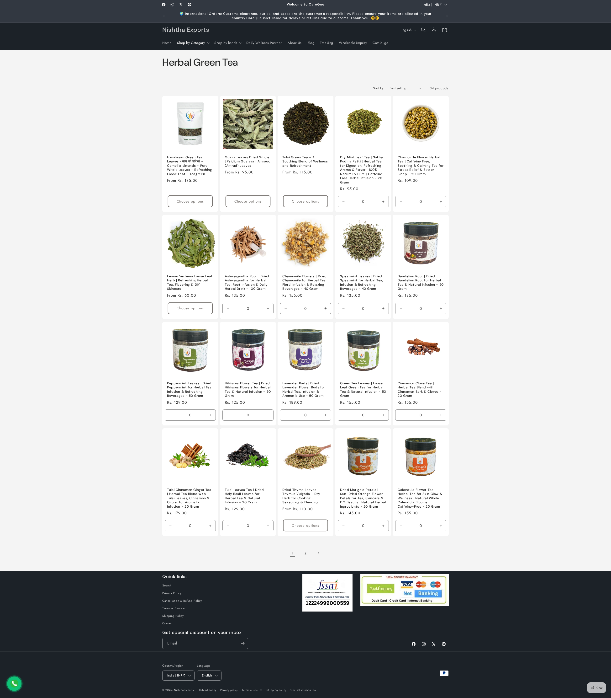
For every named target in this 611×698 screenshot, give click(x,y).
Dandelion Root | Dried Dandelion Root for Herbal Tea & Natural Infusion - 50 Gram (421, 282)
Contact (167, 623)
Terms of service (252, 690)
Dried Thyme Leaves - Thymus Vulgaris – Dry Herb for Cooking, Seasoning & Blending (301, 496)
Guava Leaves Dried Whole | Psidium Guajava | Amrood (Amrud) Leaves (247, 161)
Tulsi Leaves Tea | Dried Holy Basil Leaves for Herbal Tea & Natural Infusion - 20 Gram (244, 496)
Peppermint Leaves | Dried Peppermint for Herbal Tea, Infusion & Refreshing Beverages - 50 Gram (189, 389)
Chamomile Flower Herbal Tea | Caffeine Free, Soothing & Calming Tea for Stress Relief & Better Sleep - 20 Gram (420, 165)
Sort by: (379, 88)
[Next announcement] (447, 16)
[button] (192, 43)
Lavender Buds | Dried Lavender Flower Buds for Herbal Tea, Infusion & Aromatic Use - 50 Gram (303, 389)
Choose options (190, 201)
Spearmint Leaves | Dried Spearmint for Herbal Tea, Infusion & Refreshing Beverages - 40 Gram (361, 282)
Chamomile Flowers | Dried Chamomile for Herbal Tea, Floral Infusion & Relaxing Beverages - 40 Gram (304, 282)
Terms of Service (173, 608)
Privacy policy (229, 690)
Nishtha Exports (184, 690)
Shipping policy (277, 690)
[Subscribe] (242, 643)
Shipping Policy (173, 616)
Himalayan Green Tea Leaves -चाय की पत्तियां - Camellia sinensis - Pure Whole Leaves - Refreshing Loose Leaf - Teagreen (189, 165)
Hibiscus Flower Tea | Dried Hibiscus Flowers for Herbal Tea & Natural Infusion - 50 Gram (248, 389)
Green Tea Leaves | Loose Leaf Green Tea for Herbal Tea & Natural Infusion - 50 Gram (363, 389)
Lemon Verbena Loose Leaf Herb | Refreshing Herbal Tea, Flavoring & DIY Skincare (189, 282)
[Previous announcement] (164, 16)
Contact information (303, 690)
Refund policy (207, 690)
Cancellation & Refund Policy (182, 601)
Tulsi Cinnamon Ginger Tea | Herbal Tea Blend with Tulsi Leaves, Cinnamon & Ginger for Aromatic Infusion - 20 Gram (189, 498)
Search (167, 585)
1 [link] (293, 553)
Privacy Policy (171, 593)
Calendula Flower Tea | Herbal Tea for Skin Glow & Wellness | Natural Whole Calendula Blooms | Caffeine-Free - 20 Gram (420, 498)
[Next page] (318, 553)
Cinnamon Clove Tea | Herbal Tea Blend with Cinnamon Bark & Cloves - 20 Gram (420, 389)
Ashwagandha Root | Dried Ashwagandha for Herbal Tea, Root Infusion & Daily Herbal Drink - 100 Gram (247, 282)
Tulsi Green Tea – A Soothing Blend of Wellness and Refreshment (305, 161)
